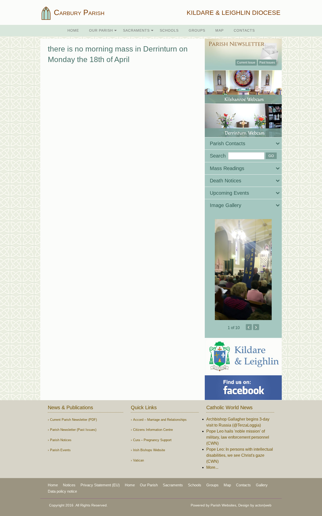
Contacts (244, 30)
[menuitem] (73, 30)
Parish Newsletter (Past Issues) (73, 429)
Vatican (138, 460)
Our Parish (101, 30)
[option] (243, 269)
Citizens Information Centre (153, 429)
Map (219, 30)
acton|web (263, 505)
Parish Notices (60, 440)
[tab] (243, 143)
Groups (197, 30)
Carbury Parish (78, 12)
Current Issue (246, 62)
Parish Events (60, 450)
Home (73, 30)
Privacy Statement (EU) (100, 485)
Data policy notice (62, 491)
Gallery (262, 485)
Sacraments (136, 30)
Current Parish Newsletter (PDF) (73, 419)
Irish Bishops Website (149, 450)
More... (212, 467)
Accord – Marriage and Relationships (160, 419)
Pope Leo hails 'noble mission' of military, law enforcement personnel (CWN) (237, 437)
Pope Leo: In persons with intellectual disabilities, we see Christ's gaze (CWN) (239, 455)
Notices (69, 485)
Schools (169, 30)
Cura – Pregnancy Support (152, 440)
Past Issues (267, 62)
